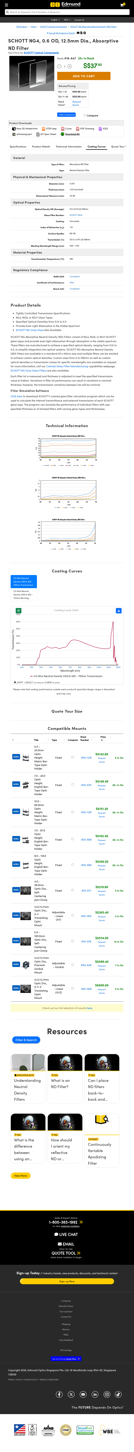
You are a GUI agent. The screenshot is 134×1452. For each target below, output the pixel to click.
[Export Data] (119, 610)
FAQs (66, 1334)
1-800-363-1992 (63, 1222)
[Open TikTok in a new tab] (118, 1395)
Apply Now (64, 1358)
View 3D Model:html (26, 128)
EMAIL (68, 1243)
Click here (16, 396)
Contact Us (79, 20)
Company (66, 1300)
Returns (66, 1329)
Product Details (41, 146)
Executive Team (66, 1306)
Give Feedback (66, 1340)
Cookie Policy (30, 1379)
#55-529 (86, 757)
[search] (67, 12)
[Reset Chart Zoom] (18, 610)
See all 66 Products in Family (62, 33)
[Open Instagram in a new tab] (107, 1395)
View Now (28, 1092)
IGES (105, 128)
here (89, 1008)
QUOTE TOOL (64, 1253)
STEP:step (51, 128)
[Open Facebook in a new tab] (59, 1395)
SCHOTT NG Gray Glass (30, 330)
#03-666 (86, 865)
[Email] (78, 32)
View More (20, 1175)
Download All (72, 134)
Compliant (75, 276)
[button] (81, 32)
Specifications (18, 146)
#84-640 (86, 965)
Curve (68, 128)
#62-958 (86, 988)
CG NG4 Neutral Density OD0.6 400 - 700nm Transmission (23, 582)
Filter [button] (20, 1040)
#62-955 (86, 916)
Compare (92, 115)
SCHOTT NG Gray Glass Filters (28, 370)
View (72, 282)
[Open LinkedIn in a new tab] (95, 1395)
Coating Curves (97, 146)
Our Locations (66, 1311)
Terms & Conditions (48, 1379)
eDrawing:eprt (24, 134)
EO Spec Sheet (48, 134)
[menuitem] (7, 4)
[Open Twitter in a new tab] (71, 1395)
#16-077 (86, 890)
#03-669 (86, 839)
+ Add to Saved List (66, 114)
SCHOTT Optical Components (53, 26)
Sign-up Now (67, 1281)
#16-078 (86, 941)
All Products (22, 26)
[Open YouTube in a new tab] (83, 1395)
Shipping (66, 1324)
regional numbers (70, 1226)
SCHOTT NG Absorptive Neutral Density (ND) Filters (93, 26)
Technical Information (69, 146)
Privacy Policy (15, 1379)
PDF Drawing (87, 128)
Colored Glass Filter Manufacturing (67, 366)
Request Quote (76, 103)
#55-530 (86, 812)
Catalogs (66, 1350)
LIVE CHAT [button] (68, 1234)
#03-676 (86, 785)
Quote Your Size (120, 146)
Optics (33, 26)
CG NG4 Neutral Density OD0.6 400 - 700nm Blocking (23, 594)
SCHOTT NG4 (76, 215)
